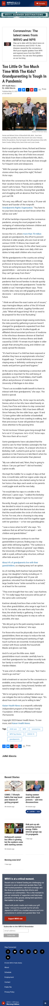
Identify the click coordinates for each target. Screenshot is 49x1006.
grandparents (14, 739)
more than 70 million (32, 234)
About (7, 967)
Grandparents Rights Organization (17, 207)
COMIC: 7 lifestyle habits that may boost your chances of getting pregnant (13, 798)
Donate (42, 3)
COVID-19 (30, 734)
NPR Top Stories (15, 734)
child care (13, 729)
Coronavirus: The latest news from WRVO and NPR (25, 35)
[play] (3, 1003)
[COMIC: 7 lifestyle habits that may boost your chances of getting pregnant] (14, 786)
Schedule (8, 972)
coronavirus (36, 729)
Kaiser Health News (21, 723)
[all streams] (46, 1003)
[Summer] (24, 15)
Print (44, 89)
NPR (24, 729)
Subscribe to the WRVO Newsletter (19, 927)
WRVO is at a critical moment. (19, 878)
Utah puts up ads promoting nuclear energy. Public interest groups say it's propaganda (34, 829)
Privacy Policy (9, 992)
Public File (8, 987)
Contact (7, 982)
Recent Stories (12, 777)
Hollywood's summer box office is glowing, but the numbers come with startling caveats (14, 841)
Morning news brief (13, 860)
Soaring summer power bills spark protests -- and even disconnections (34, 798)
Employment (9, 977)
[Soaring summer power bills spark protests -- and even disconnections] (35, 786)
